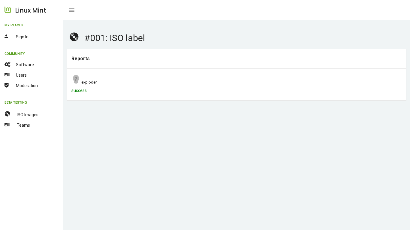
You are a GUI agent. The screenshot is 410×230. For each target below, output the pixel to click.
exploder (89, 82)
